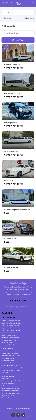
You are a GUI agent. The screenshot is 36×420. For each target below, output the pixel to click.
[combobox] (18, 33)
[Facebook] (13, 415)
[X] (18, 415)
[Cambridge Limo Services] (12, 3)
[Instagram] (23, 415)
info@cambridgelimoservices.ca (18, 307)
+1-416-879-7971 (18, 300)
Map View (19, 40)
